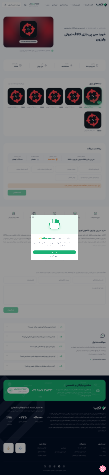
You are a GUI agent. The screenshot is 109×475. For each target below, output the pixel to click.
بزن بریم (54, 252)
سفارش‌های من (54, 256)
